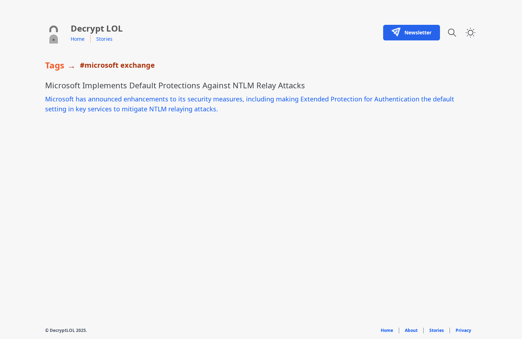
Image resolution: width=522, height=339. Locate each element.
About (411, 330)
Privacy (463, 330)
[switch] (470, 32)
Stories (104, 38)
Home (78, 38)
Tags (54, 65)
